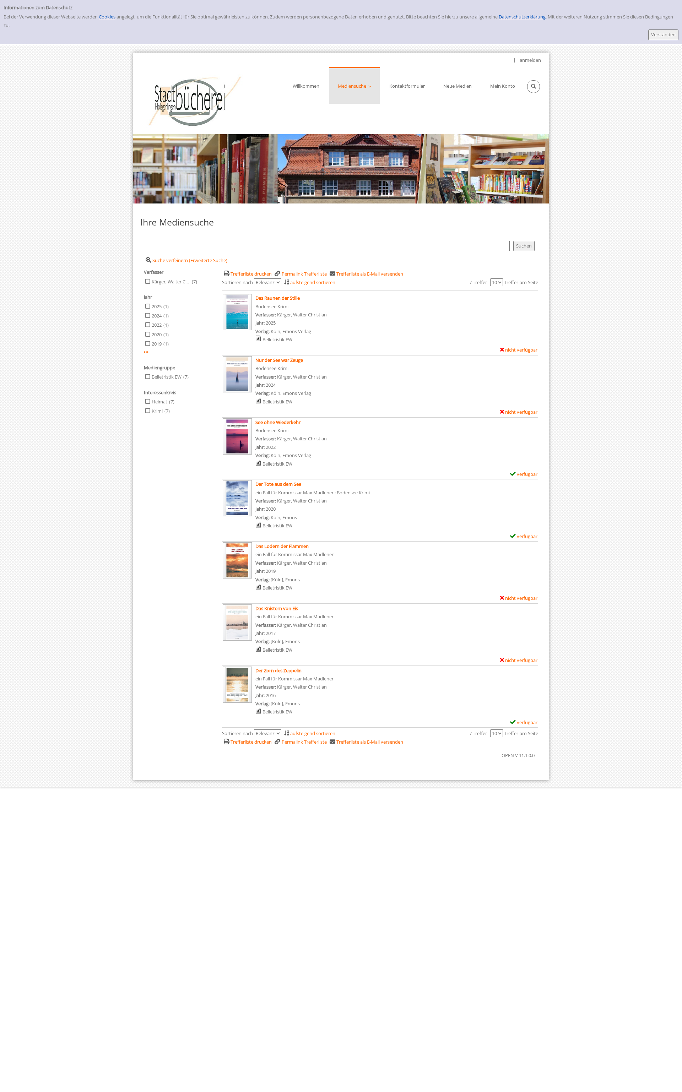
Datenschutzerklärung (522, 16)
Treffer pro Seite (521, 282)
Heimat (159, 401)
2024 (157, 316)
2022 (157, 325)
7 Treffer (478, 282)
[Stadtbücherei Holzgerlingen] (195, 100)
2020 (157, 334)
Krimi (157, 411)
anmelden (530, 60)
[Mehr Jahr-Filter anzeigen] (146, 352)
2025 (157, 306)
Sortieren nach (237, 282)
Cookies (107, 16)
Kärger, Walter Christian (171, 281)
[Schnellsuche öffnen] (533, 86)
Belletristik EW (167, 377)
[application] (354, 85)
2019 (157, 344)
